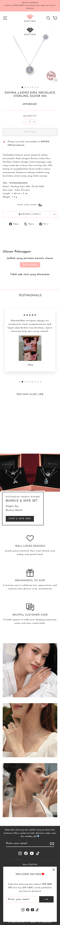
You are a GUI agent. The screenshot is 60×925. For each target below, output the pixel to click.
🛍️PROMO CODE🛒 (30, 214)
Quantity (30, 116)
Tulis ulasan (30, 265)
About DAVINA (30, 865)
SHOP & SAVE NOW (20, 519)
